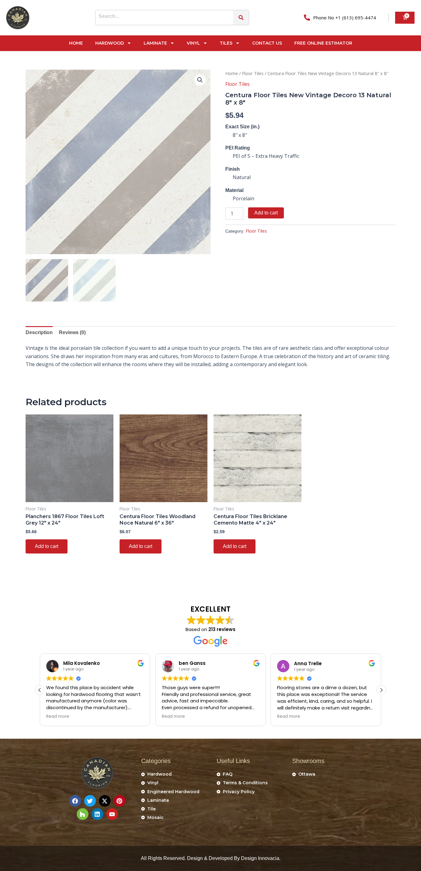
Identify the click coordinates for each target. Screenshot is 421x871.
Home (76, 43)
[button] (200, 80)
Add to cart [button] (46, 546)
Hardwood (109, 43)
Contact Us (267, 43)
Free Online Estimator (323, 43)
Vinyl (193, 43)
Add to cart (266, 212)
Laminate (155, 43)
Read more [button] (57, 716)
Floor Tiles (253, 73)
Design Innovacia (260, 858)
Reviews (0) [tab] (72, 332)
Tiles (226, 43)
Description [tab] (39, 332)
